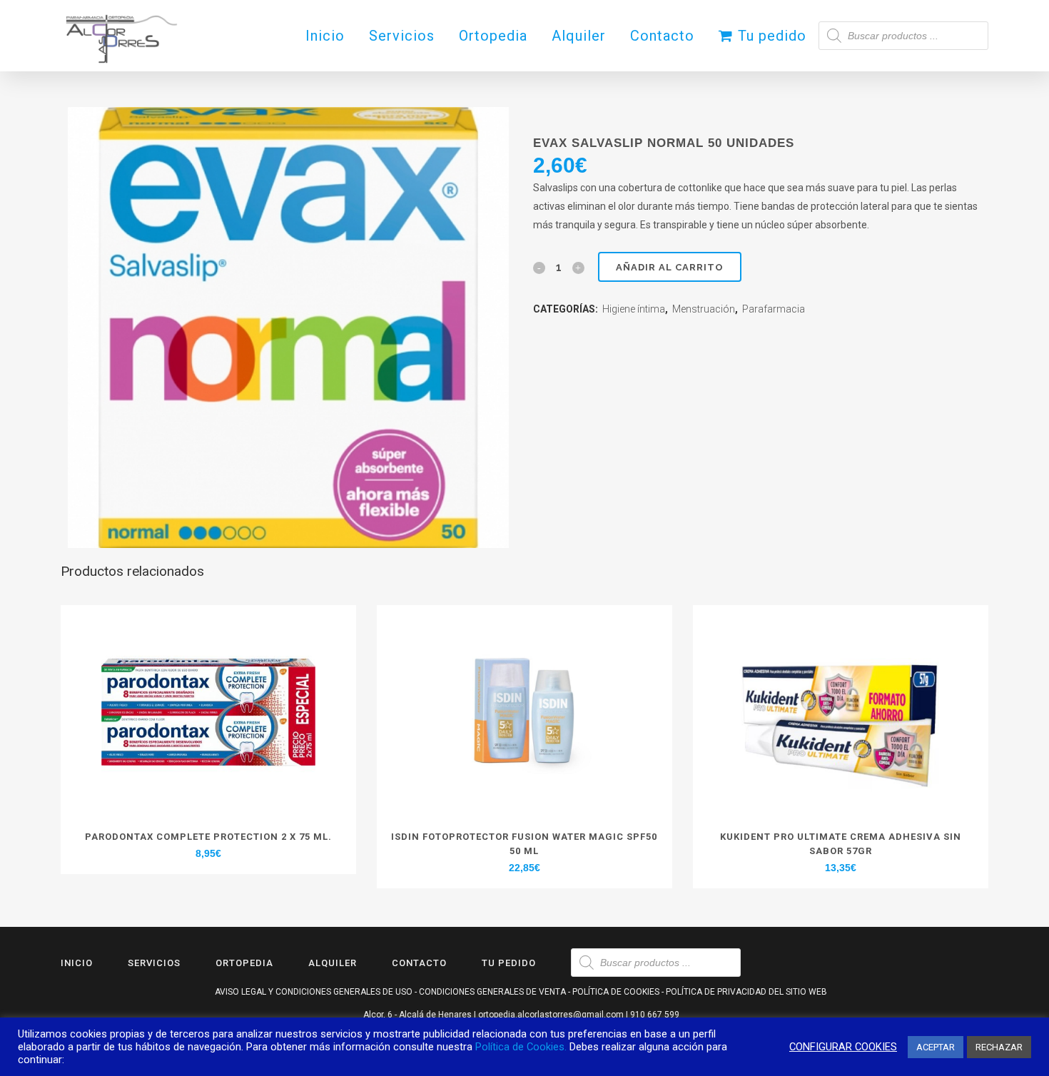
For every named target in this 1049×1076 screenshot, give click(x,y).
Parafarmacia (773, 309)
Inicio (77, 963)
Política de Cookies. (521, 1046)
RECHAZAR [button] (999, 1047)
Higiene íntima (633, 309)
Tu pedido (509, 963)
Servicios (154, 963)
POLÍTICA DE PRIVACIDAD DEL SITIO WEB (746, 992)
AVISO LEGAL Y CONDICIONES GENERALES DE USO (313, 992)
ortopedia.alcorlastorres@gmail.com (551, 1015)
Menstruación (703, 309)
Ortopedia (244, 963)
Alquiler (332, 963)
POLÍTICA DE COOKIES (615, 992)
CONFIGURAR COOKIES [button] (843, 1046)
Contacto (419, 963)
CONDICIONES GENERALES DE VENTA (492, 992)
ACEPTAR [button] (935, 1047)
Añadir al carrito (670, 267)
